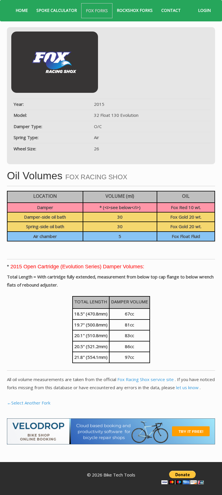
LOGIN (204, 10)
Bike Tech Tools (119, 475)
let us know (188, 387)
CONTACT (171, 10)
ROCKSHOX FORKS (135, 10)
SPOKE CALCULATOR (56, 10)
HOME (22, 10)
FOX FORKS (97, 10)
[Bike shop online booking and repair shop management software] (111, 431)
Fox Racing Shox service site (146, 379)
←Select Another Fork (28, 403)
